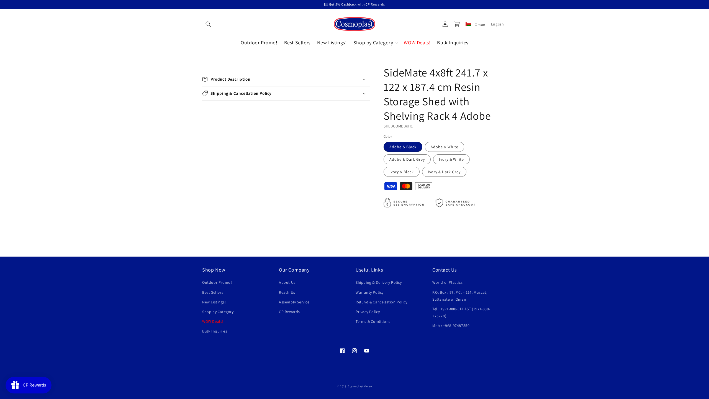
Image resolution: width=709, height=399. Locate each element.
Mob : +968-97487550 (450, 325)
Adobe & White (444, 146)
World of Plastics (447, 282)
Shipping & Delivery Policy (379, 282)
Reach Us (287, 292)
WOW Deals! (213, 321)
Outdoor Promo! (217, 282)
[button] (208, 24)
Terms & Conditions (373, 321)
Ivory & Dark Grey (444, 171)
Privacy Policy (368, 311)
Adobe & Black (403, 146)
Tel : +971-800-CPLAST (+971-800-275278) (461, 312)
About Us (287, 282)
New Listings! (214, 302)
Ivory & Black (401, 171)
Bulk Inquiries (214, 331)
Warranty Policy (370, 292)
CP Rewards (289, 311)
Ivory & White (451, 159)
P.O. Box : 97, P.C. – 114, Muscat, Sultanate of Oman (459, 296)
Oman (479, 24)
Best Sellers (212, 292)
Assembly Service (294, 302)
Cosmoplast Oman (360, 386)
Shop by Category (218, 311)
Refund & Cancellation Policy (381, 302)
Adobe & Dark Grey (407, 159)
